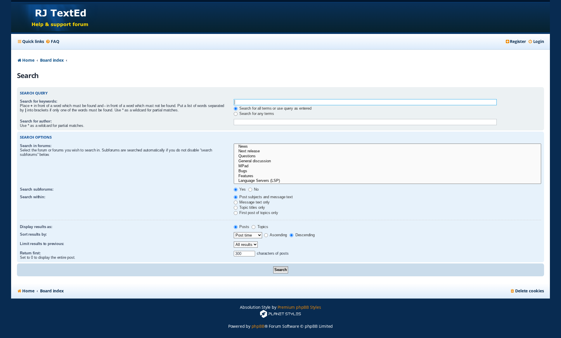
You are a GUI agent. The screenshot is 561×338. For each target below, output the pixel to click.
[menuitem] (52, 41)
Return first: (30, 253)
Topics (262, 227)
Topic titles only (251, 207)
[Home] (54, 17)
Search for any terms (256, 113)
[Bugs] (387, 171)
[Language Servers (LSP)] (387, 180)
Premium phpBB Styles (299, 307)
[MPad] (387, 166)
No (256, 189)
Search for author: (35, 121)
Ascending (278, 235)
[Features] (387, 176)
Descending (304, 235)
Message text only (254, 202)
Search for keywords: (38, 101)
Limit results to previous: (42, 244)
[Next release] (387, 151)
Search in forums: (35, 146)
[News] (387, 146)
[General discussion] (387, 161)
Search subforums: (36, 189)
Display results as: (36, 227)
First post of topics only (258, 213)
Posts (243, 227)
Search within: (32, 197)
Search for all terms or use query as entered (274, 108)
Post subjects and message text (265, 197)
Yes (242, 189)
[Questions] (387, 156)
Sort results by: (33, 234)
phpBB (258, 326)
